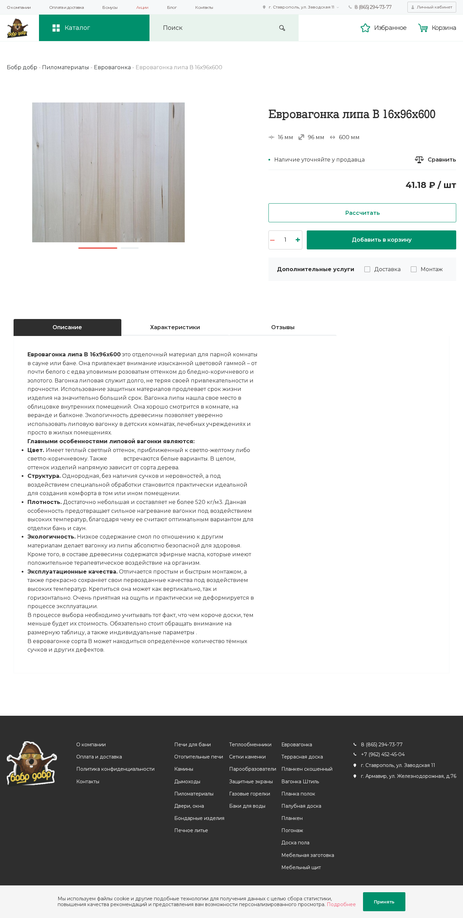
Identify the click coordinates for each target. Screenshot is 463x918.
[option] (108, 172)
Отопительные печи (198, 757)
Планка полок (298, 794)
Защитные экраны (251, 782)
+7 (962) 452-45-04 (383, 754)
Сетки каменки (247, 757)
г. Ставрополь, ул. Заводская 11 (301, 7)
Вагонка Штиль (300, 782)
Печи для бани (192, 745)
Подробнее (341, 904)
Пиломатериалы (194, 794)
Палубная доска (301, 806)
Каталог (77, 28)
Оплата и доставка (66, 7)
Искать (282, 28)
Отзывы (283, 327)
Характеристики (175, 327)
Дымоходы (187, 782)
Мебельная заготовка (307, 855)
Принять (384, 901)
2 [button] (130, 248)
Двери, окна (189, 806)
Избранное (390, 28)
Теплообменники (250, 745)
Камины (183, 769)
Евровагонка (296, 745)
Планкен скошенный (307, 769)
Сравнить (442, 159)
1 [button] (97, 248)
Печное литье (191, 830)
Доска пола (295, 843)
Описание (67, 327)
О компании (19, 7)
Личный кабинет (434, 7)
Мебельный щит (301, 867)
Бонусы (109, 7)
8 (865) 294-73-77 (373, 7)
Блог (172, 7)
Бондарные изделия (199, 818)
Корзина (444, 28)
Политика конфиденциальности (115, 769)
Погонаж (292, 830)
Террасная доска (302, 757)
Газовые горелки (249, 794)
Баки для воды (247, 806)
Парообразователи (252, 769)
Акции (142, 7)
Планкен (292, 818)
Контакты (204, 7)
